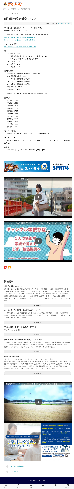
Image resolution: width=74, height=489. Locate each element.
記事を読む (37, 305)
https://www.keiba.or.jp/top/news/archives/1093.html (20, 40)
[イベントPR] (43, 486)
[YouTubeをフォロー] (5, 267)
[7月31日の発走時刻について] (31, 486)
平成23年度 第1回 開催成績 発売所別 (20, 327)
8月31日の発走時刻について (15, 356)
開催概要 (67, 24)
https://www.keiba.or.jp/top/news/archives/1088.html (20, 37)
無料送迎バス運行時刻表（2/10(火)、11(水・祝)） (23, 339)
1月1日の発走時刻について (14, 286)
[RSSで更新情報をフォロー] (9, 267)
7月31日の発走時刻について (20, 466)
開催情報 (61, 24)
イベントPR (14, 471)
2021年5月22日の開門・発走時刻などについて (22, 310)
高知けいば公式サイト (39, 480)
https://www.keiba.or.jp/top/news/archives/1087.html (20, 47)
